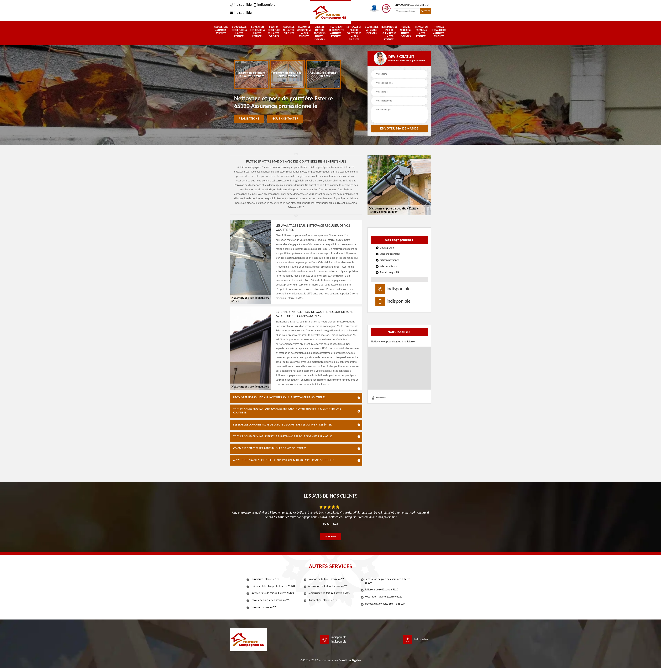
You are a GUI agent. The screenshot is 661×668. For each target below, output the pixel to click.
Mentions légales (350, 660)
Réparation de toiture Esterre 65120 (328, 586)
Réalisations (249, 118)
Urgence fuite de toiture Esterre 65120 (272, 593)
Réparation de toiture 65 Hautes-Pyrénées (257, 32)
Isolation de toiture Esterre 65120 (326, 579)
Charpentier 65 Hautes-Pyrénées (372, 30)
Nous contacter (285, 118)
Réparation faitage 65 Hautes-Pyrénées (421, 32)
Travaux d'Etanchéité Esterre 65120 (385, 603)
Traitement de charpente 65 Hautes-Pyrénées (336, 32)
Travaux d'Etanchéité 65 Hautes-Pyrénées (439, 32)
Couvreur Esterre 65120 (263, 607)
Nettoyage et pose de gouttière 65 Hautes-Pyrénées (354, 33)
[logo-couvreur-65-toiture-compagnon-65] (330, 12)
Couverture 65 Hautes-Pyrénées (221, 30)
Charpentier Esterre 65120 (322, 600)
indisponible (243, 5)
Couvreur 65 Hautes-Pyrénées (289, 30)
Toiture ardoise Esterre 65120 (381, 589)
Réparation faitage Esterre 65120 (383, 596)
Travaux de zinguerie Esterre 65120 (270, 600)
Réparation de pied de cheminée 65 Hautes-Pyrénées (389, 33)
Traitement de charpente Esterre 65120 (272, 586)
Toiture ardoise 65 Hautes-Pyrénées (406, 32)
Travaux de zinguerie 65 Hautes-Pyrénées (304, 32)
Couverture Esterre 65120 (264, 579)
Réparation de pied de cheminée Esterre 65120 (387, 581)
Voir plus (330, 536)
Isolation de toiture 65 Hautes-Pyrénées (274, 32)
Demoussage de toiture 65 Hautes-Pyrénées (239, 32)
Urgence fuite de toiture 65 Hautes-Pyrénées (320, 33)
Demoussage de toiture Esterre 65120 (329, 593)
